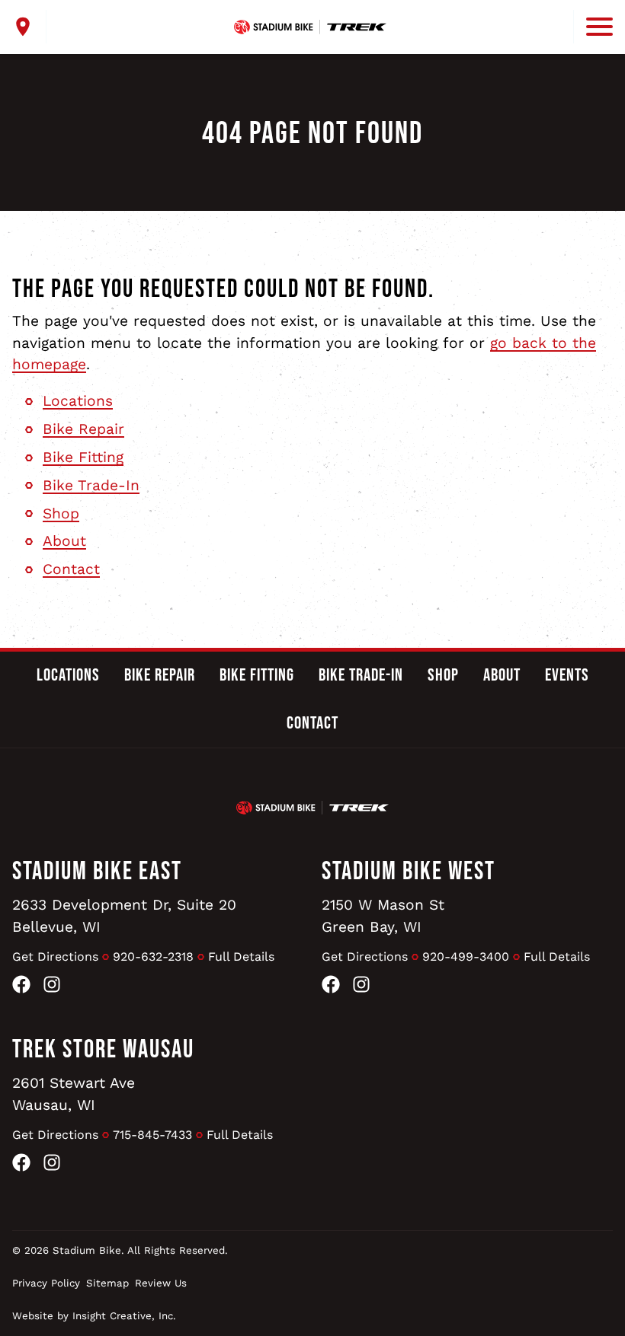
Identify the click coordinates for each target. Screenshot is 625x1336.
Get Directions (55, 956)
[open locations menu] (29, 26)
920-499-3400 (465, 956)
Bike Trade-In (91, 485)
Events (567, 675)
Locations (78, 401)
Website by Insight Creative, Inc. (94, 1316)
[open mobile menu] (593, 26)
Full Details (241, 956)
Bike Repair (83, 429)
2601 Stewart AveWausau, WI (73, 1094)
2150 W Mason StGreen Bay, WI (383, 916)
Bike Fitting (83, 457)
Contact (71, 569)
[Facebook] (21, 987)
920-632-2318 (153, 956)
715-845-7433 (152, 1134)
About (64, 541)
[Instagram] (52, 987)
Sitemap (107, 1283)
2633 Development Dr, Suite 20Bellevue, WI (124, 916)
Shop (61, 513)
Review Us (161, 1283)
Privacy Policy (46, 1283)
